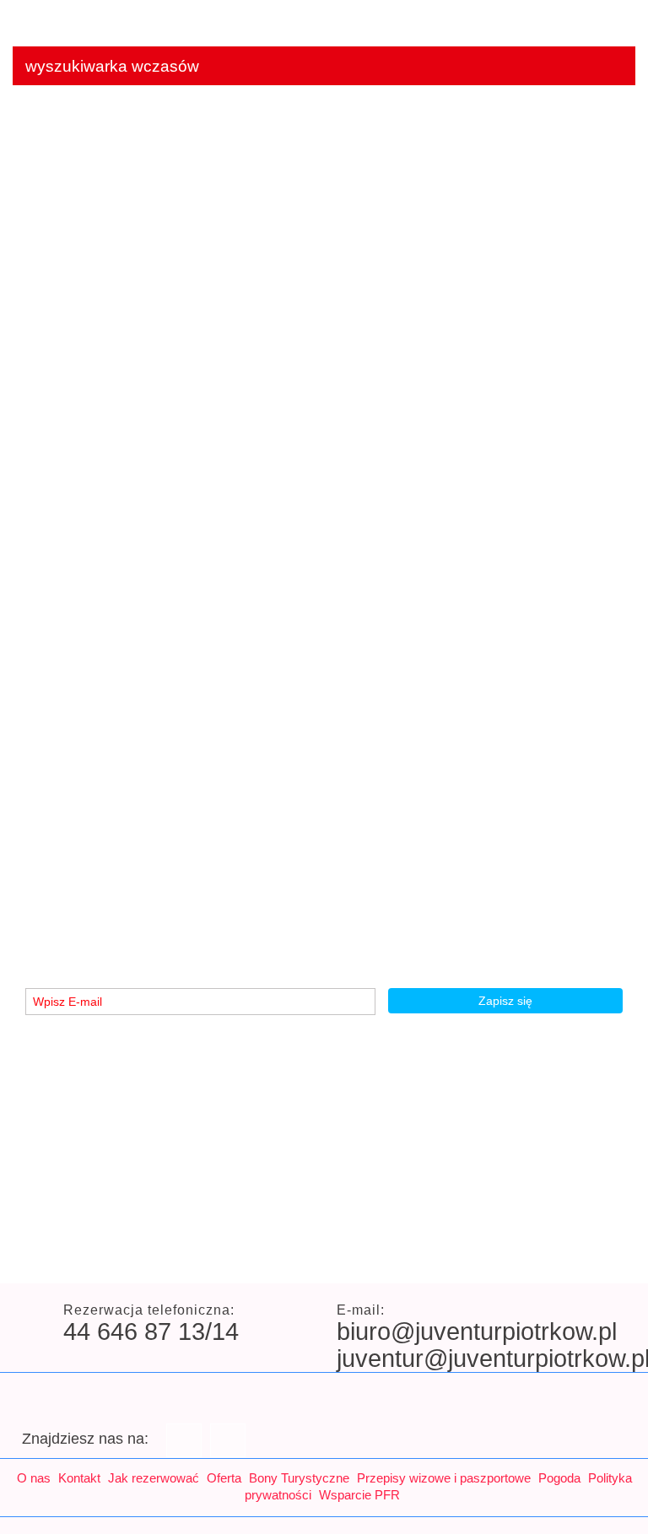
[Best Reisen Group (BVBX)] (234, 1252)
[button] (34, 558)
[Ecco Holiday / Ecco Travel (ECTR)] (487, 1252)
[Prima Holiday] (318, 1252)
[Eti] (572, 1252)
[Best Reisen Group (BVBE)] (150, 1252)
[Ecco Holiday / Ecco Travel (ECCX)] (403, 1252)
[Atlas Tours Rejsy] (65, 1252)
